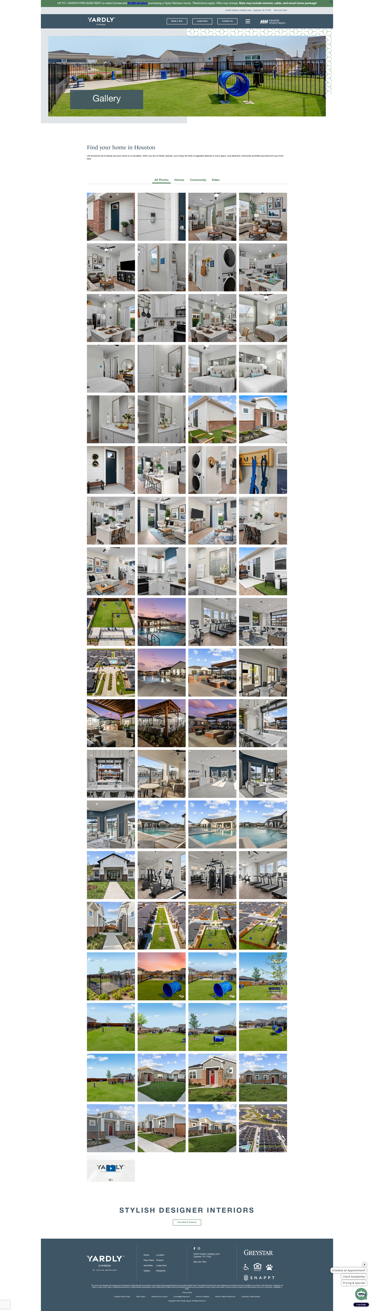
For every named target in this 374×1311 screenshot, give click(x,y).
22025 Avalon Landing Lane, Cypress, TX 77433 (248, 10)
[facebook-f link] (194, 1248)
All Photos (161, 180)
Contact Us (227, 21)
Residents (160, 1271)
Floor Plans (149, 1260)
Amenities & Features (187, 1222)
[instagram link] (199, 1248)
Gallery (147, 1271)
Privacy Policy (187, 1292)
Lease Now (202, 21)
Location (160, 1255)
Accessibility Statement (182, 1297)
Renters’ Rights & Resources (225, 1297)
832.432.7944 (280, 10)
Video (216, 180)
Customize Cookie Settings (250, 1297)
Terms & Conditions (202, 1297)
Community (198, 180)
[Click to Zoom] (111, 622)
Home (146, 1255)
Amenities (148, 1266)
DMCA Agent (140, 1297)
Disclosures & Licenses (159, 1297)
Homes (179, 180)
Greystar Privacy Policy (122, 1297)
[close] (331, 2)
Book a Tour (177, 21)
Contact (159, 1260)
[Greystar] (262, 1253)
